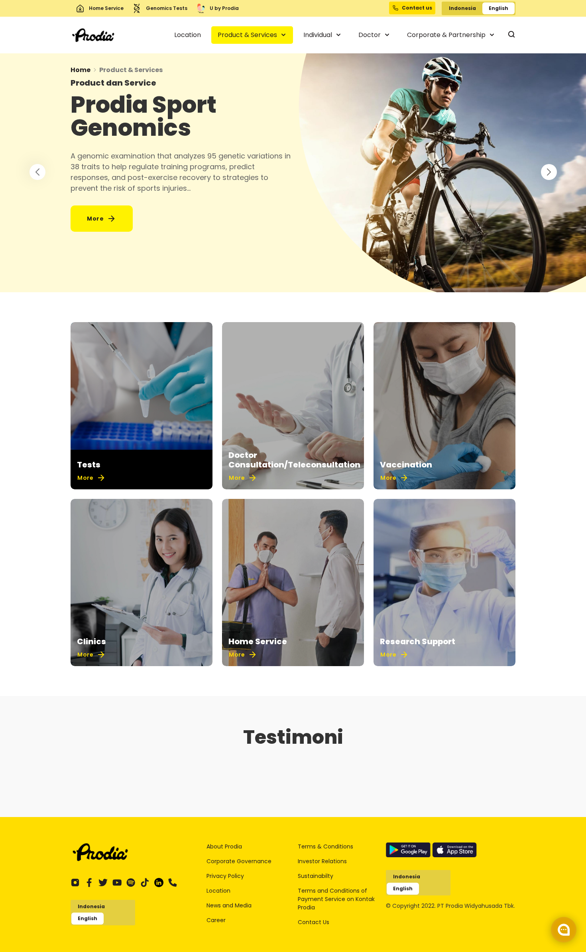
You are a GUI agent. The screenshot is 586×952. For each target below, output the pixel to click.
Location (187, 34)
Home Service (106, 8)
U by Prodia (224, 8)
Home (80, 69)
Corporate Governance (238, 861)
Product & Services (248, 34)
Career (216, 920)
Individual (318, 34)
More (95, 219)
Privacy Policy (225, 876)
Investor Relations (322, 861)
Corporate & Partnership (447, 34)
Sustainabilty (315, 876)
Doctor (370, 34)
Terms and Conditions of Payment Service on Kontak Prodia (336, 899)
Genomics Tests (166, 8)
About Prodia (224, 846)
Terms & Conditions (325, 846)
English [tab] (498, 8)
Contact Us (313, 922)
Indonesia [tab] (462, 8)
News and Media (229, 905)
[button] (549, 172)
